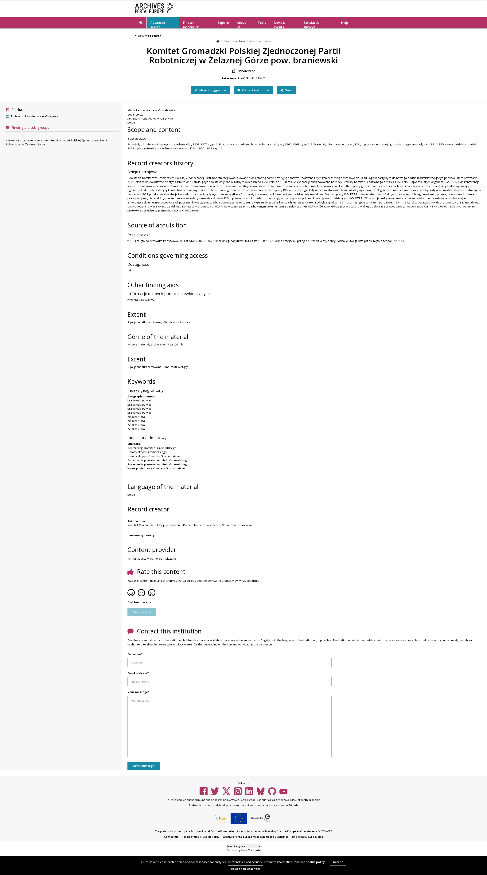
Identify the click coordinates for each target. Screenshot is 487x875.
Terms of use (190, 836)
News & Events (279, 24)
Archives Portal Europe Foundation (213, 831)
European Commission (301, 831)
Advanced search (157, 24)
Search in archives (234, 41)
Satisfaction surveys (312, 24)
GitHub (293, 805)
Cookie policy (315, 862)
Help (308, 800)
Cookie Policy (211, 836)
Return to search (149, 35)
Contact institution (255, 90)
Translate (254, 850)
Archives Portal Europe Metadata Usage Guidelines (255, 836)
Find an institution (191, 24)
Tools (262, 23)
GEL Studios (315, 836)
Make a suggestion (212, 90)
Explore (223, 23)
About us (241, 24)
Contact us (171, 836)
